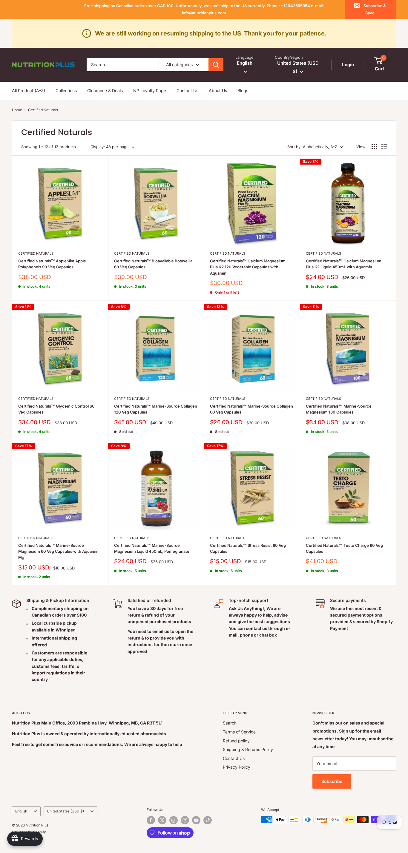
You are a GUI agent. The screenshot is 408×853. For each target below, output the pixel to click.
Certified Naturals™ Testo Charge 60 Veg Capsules (344, 548)
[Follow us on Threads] (173, 820)
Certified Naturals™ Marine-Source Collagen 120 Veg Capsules (155, 409)
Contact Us (187, 90)
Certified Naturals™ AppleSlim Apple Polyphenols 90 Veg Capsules (52, 263)
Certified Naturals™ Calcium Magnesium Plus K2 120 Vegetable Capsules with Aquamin (248, 266)
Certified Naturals (43, 110)
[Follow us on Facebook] (151, 820)
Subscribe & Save (374, 9)
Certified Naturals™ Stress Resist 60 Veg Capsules (248, 548)
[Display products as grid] (374, 146)
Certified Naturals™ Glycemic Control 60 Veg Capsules (56, 409)
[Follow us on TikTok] (207, 820)
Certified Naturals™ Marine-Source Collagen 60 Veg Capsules (251, 409)
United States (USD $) (65, 811)
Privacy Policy (236, 767)
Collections (66, 90)
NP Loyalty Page (149, 90)
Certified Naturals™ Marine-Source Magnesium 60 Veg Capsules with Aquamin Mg (58, 551)
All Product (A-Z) (28, 90)
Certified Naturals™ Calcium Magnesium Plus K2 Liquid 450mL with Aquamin (343, 263)
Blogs (242, 90)
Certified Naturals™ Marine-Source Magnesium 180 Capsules (339, 409)
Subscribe (331, 781)
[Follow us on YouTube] (196, 820)
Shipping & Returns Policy (248, 749)
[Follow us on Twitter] (162, 820)
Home (17, 110)
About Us (218, 90)
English (21, 811)
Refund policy (236, 740)
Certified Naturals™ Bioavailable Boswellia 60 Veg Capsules (153, 263)
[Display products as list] (384, 146)
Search (230, 722)
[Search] (215, 64)
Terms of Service (239, 731)
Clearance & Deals (105, 90)
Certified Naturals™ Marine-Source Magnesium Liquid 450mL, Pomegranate (151, 548)
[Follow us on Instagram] (185, 820)
